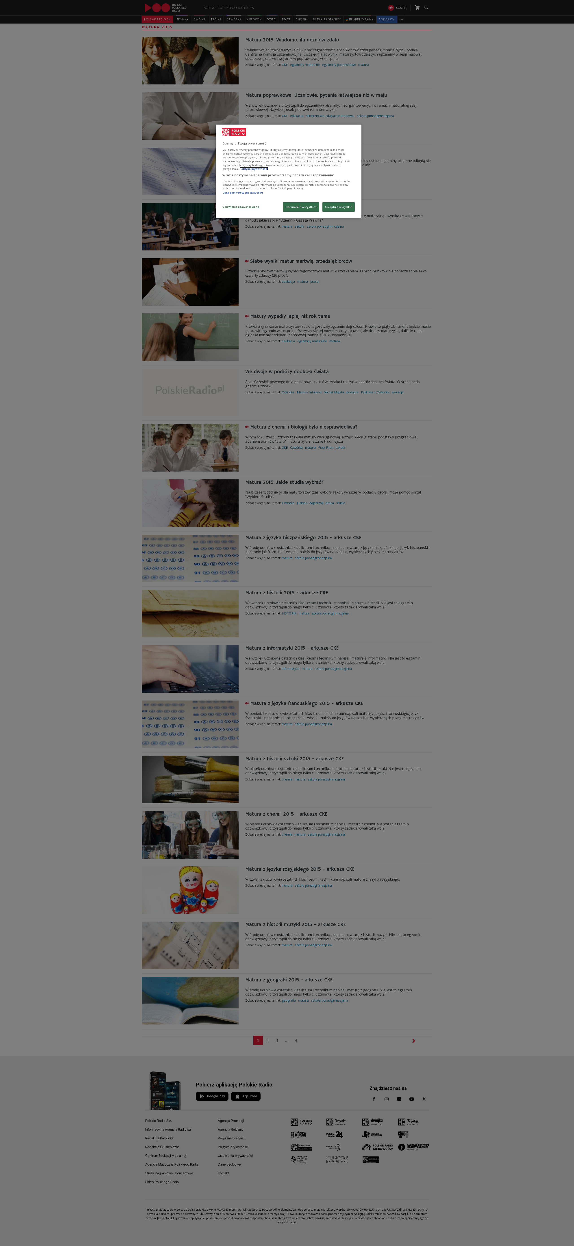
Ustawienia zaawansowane (240, 206)
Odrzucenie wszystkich (301, 207)
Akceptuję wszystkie (338, 207)
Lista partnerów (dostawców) (242, 192)
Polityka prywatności (254, 168)
